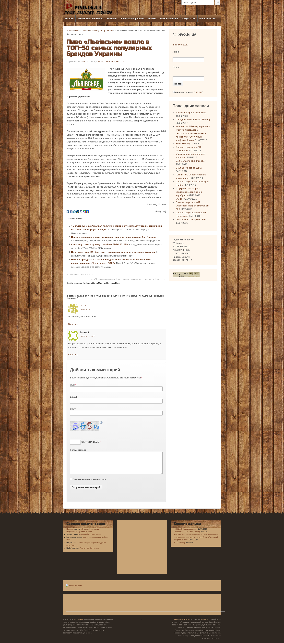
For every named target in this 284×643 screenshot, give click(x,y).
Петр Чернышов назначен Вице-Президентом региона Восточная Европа (126, 279)
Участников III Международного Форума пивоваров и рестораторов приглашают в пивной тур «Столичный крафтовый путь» (193, 133)
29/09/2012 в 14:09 (87, 336)
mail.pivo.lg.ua (180, 44)
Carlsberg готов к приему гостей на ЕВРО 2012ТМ (100, 244)
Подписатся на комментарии (89, 479)
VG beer (180, 198)
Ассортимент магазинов (90, 18)
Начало (70, 31)
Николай (69, 529)
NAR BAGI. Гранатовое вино (191, 112)
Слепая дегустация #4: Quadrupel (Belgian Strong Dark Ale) (192, 205)
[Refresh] (101, 422)
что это (198, 92)
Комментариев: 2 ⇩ (115, 62)
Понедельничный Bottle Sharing (193, 119)
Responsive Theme (181, 619)
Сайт (73, 408)
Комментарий (78, 450)
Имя (72, 384)
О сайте (152, 18)
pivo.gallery (78, 619)
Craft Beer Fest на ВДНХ (189, 167)
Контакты (112, 18)
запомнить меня (184, 92)
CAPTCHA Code (90, 442)
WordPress (205, 619)
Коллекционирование (132, 18)
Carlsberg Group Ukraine (101, 31)
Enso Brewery (183, 143)
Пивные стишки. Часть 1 (82, 274)
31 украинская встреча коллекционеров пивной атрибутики (189, 192)
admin (100, 62)
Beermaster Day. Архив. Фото (191, 219)
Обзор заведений (169, 18)
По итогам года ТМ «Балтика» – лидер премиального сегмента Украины (113, 252)
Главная (69, 18)
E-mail (73, 397)
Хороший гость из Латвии (90, 534)
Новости (110, 283)
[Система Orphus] (186, 274)
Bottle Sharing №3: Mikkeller (190, 161)
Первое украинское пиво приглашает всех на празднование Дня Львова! (113, 237)
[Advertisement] (145, 604)
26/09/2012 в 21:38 (87, 309)
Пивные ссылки (207, 18)
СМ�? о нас (188, 18)
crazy (83, 305)
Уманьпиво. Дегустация (89, 548)
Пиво (77, 31)
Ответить (73, 324)
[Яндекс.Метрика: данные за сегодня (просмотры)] (74, 585)
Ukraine (85, 31)
